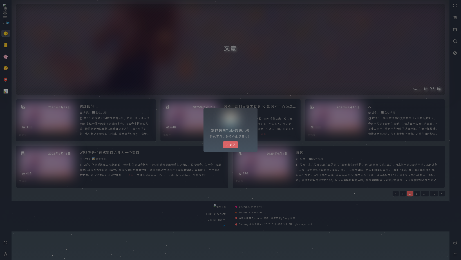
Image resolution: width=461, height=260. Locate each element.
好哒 (232, 141)
